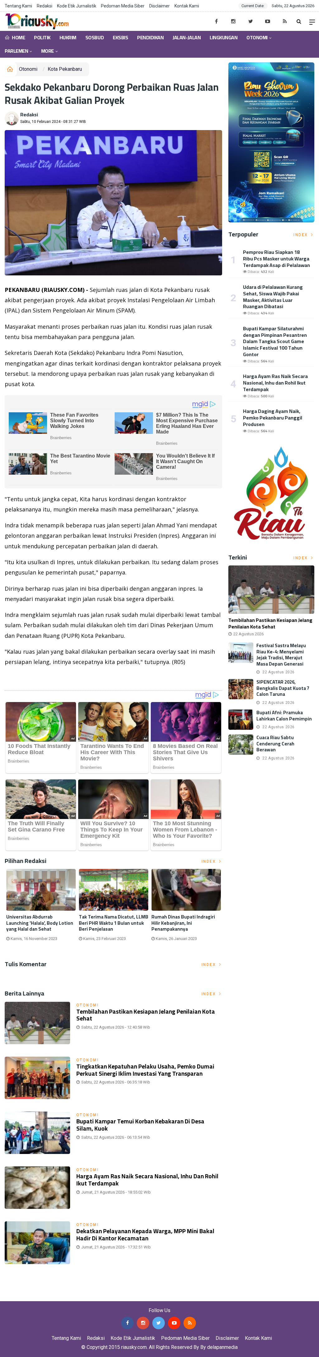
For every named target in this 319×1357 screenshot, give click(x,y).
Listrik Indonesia (26, 678)
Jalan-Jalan (187, 37)
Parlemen (16, 51)
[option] (41, 907)
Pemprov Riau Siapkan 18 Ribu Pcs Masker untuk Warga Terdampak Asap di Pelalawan (276, 258)
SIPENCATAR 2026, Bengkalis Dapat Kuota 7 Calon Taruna (282, 688)
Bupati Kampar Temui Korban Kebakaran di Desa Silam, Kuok (140, 1125)
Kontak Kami (186, 5)
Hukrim (68, 37)
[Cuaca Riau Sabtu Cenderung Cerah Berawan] (240, 744)
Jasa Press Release (22, 1297)
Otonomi (257, 37)
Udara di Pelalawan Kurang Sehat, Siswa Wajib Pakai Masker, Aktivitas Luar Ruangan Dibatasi (273, 296)
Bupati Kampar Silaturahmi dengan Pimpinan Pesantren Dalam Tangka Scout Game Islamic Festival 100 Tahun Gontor (275, 341)
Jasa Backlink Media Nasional (78, 1297)
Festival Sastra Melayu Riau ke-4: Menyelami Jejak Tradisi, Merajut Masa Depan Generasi (281, 654)
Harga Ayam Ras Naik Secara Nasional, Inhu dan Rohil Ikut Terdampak (147, 1179)
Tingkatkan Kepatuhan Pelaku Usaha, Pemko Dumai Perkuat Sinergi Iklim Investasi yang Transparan (145, 1070)
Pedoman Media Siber (123, 5)
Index (210, 861)
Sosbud (94, 37)
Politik (42, 37)
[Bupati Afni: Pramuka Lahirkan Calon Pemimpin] (240, 720)
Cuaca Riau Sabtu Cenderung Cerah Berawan (275, 743)
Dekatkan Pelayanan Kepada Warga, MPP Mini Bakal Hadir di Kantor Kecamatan (145, 1234)
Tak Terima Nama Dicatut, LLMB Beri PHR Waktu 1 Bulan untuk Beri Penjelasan (113, 923)
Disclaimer (159, 5)
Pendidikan (150, 37)
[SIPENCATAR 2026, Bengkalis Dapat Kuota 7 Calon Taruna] (240, 689)
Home (18, 37)
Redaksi (44, 5)
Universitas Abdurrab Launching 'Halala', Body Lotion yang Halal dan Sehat (39, 923)
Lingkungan (223, 37)
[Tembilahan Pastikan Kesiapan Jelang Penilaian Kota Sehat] (271, 589)
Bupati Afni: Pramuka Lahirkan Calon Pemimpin (284, 715)
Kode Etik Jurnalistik (76, 5)
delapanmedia (222, 1347)
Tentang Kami (18, 5)
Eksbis (120, 37)
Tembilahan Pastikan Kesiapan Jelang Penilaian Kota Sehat (145, 1015)
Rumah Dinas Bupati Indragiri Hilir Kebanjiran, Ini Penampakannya (183, 923)
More (47, 51)
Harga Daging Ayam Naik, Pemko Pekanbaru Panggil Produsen (272, 417)
